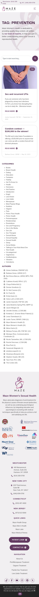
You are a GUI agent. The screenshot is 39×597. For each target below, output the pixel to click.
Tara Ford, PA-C (12, 360)
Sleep (8, 243)
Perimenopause (11, 218)
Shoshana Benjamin (13, 354)
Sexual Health (11, 240)
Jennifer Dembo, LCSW (14, 311)
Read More (10, 111)
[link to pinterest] (27, 580)
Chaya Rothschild (12, 284)
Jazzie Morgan (11, 308)
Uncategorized (11, 252)
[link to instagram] (22, 580)
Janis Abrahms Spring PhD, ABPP (18, 305)
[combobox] (16, 58)
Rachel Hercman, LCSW (15, 342)
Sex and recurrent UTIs (16, 94)
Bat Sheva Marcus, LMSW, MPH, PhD (19, 276)
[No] (35, 591)
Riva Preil (9, 345)
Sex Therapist (11, 233)
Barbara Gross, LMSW (14, 273)
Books (8, 168)
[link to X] (32, 580)
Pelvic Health (11, 216)
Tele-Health (10, 250)
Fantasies (9, 177)
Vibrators (9, 259)
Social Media (10, 245)
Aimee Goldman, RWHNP (15, 270)
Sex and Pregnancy (13, 226)
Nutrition (9, 206)
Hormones (9, 187)
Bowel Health (11, 170)
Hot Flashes (10, 189)
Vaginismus (10, 255)
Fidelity (8, 180)
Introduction (10, 192)
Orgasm (9, 209)
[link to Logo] (9, 8)
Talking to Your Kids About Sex (17, 247)
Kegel (8, 194)
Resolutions (10, 223)
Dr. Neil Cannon (12, 290)
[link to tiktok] (6, 580)
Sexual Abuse (11, 235)
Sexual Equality (11, 238)
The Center (10, 363)
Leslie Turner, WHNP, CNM (16, 319)
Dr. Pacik (9, 293)
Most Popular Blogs (13, 204)
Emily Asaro (10, 296)
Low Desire (10, 197)
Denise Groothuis (12, 287)
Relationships (11, 221)
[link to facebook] (12, 580)
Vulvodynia (10, 262)
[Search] (35, 58)
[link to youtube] (17, 580)
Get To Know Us (12, 182)
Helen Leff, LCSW (12, 299)
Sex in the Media (12, 228)
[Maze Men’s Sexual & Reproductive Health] (19, 384)
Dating (8, 172)
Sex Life (9, 230)
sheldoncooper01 (12, 351)
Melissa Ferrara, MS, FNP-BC (16, 331)
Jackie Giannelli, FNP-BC (15, 302)
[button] (34, 8)
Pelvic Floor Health (13, 213)
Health (8, 184)
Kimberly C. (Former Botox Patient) (18, 313)
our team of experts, (13, 34)
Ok (20, 594)
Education (9, 175)
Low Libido (10, 199)
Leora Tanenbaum (12, 316)
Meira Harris (10, 328)
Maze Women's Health (14, 322)
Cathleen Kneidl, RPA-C (15, 281)
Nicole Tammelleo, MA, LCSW (17, 339)
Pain (7, 211)
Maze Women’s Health (14, 325)
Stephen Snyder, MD (13, 357)
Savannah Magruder (13, 348)
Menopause (10, 201)
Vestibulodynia (11, 257)
